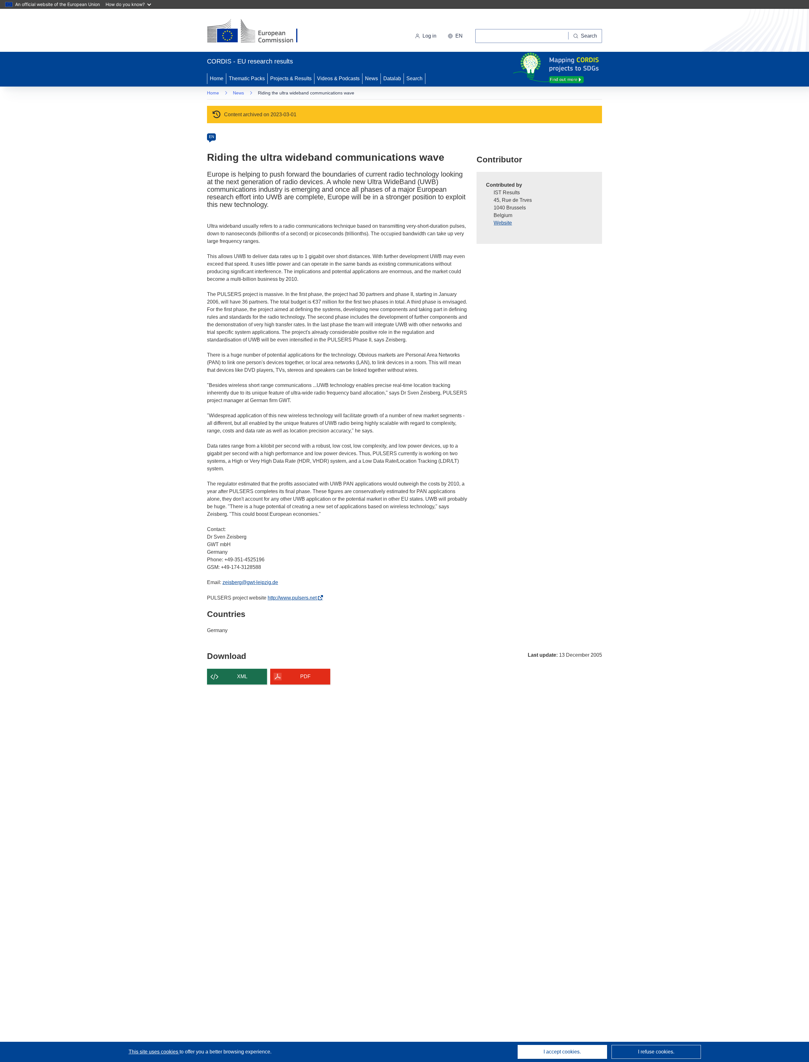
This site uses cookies (154, 1051)
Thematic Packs (247, 78)
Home (216, 78)
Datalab (392, 78)
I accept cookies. (562, 1051)
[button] (455, 36)
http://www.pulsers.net (294, 597)
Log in (429, 36)
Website (503, 223)
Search (414, 78)
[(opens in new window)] (258, 31)
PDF (305, 676)
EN (211, 137)
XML (242, 676)
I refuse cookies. (656, 1051)
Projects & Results (291, 78)
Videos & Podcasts (338, 78)
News (371, 78)
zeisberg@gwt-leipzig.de (250, 582)
